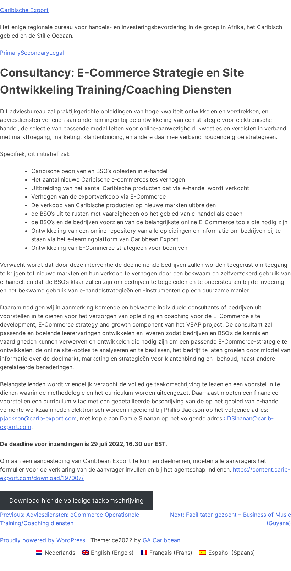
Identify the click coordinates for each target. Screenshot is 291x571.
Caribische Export (24, 10)
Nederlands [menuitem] (60, 552)
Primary (10, 52)
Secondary (35, 52)
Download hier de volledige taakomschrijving (76, 500)
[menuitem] (55, 552)
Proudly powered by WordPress (43, 540)
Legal (56, 52)
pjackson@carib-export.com (38, 418)
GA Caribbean (161, 540)
